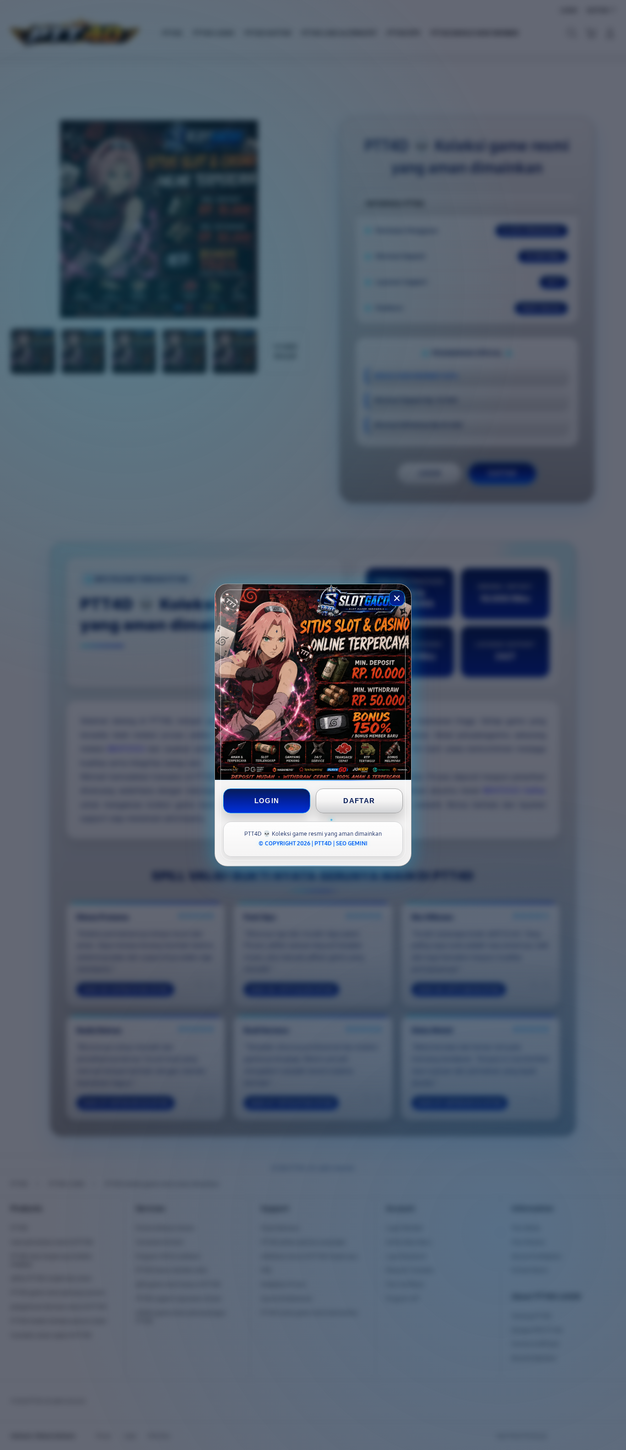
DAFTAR (359, 801)
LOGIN (267, 801)
